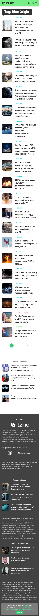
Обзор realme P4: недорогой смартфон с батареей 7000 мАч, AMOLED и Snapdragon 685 (23, 507)
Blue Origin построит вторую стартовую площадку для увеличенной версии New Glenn (24, 27)
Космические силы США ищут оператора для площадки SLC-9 (26, 304)
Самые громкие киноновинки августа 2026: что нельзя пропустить (22, 550)
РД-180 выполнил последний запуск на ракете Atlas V (24, 200)
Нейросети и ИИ (22, 312)
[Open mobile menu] (36, 3)
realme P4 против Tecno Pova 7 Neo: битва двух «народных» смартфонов (23, 497)
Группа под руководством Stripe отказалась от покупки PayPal (23, 387)
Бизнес (19, 327)
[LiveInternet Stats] (15, 453)
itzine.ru (27, 605)
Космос (19, 18)
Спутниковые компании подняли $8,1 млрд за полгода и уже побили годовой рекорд (26, 111)
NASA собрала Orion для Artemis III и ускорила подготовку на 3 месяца (26, 78)
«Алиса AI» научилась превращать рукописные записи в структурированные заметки (24, 367)
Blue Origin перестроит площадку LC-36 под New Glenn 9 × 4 (25, 229)
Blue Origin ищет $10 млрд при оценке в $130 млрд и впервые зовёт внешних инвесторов (26, 149)
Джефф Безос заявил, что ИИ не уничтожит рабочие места (25, 319)
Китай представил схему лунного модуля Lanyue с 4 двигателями (26, 275)
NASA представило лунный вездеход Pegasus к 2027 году (24, 290)
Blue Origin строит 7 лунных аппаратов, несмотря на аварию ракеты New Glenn (24, 166)
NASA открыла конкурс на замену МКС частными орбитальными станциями (25, 131)
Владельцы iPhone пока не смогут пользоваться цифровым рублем (24, 397)
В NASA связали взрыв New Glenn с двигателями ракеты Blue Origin (25, 184)
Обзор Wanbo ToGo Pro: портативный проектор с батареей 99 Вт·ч (20, 486)
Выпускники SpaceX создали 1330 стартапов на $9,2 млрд (26, 244)
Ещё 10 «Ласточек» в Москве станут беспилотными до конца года (23, 378)
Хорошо (19, 612)
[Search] (29, 3)
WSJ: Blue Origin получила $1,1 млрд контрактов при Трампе (25, 215)
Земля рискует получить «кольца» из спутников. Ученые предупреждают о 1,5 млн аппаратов (26, 94)
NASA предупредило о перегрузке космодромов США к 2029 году (25, 259)
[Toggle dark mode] (33, 3)
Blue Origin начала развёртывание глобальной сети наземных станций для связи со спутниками (25, 61)
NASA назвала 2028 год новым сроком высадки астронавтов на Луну (26, 43)
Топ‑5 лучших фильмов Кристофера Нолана (20, 559)
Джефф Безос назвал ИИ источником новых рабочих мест (26, 333)
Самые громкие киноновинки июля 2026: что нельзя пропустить (22, 570)
